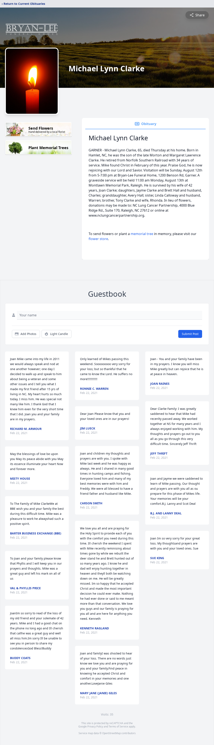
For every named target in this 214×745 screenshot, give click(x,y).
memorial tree (142, 233)
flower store (98, 238)
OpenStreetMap (111, 733)
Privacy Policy (95, 726)
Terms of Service (118, 726)
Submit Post (190, 334)
